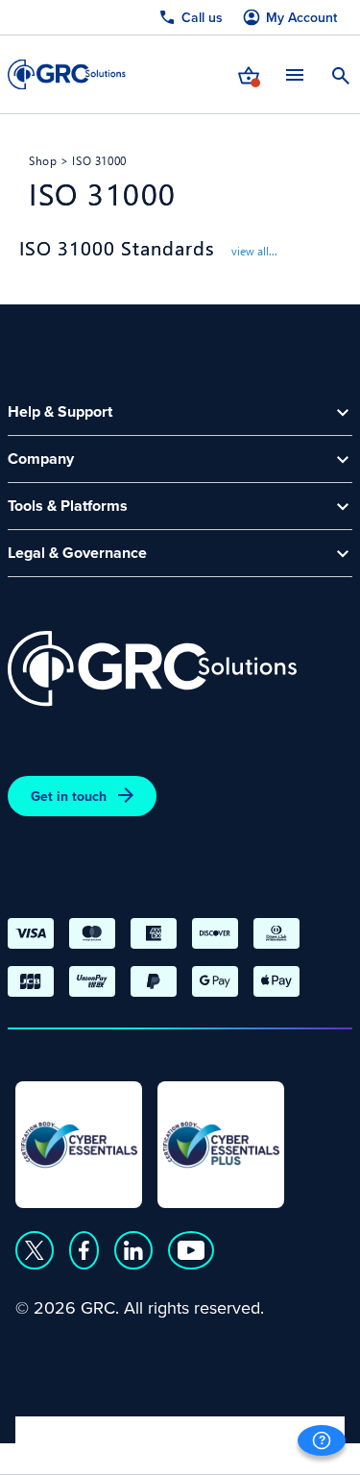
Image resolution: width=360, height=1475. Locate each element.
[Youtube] (191, 1250)
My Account (301, 18)
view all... (252, 250)
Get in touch (69, 796)
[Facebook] (84, 1250)
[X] (34, 1250)
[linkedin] (133, 1250)
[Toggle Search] (340, 74)
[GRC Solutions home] (152, 669)
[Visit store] (248, 74)
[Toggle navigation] (294, 74)
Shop (43, 160)
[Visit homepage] (67, 74)
